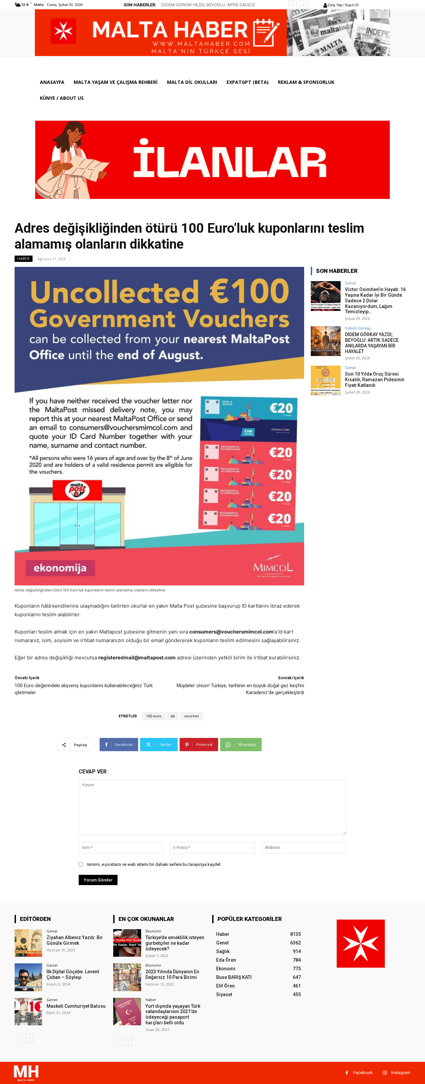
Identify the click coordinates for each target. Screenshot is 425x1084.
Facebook (363, 1072)
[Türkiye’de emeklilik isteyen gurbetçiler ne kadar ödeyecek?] (127, 943)
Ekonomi (153, 931)
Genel (350, 283)
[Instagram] (384, 1073)
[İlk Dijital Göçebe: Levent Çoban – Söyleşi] (28, 977)
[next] (303, 5)
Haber (23, 258)
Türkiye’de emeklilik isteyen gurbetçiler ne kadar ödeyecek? (174, 943)
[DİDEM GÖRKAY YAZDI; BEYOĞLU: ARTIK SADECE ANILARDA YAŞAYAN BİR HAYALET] (326, 341)
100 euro (153, 716)
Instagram (400, 1072)
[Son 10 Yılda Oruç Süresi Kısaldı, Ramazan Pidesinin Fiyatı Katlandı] (326, 380)
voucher (191, 716)
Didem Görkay (358, 328)
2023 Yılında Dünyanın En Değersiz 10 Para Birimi (172, 974)
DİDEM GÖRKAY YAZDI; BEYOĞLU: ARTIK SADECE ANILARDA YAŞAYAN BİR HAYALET (372, 343)
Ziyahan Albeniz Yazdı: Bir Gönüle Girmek (74, 940)
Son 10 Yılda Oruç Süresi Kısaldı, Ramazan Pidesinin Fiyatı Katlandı (374, 379)
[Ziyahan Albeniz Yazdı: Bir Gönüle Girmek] (28, 943)
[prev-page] (19, 1038)
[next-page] (29, 1038)
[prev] (293, 5)
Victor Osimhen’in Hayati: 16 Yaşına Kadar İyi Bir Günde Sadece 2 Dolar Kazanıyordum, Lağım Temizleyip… (375, 300)
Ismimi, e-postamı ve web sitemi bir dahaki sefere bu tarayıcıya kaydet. (154, 864)
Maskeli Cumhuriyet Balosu (76, 1006)
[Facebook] (347, 1073)
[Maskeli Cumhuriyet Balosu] (28, 1011)
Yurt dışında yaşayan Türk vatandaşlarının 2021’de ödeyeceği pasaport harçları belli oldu (172, 1014)
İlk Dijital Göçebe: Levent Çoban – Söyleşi (72, 974)
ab (173, 716)
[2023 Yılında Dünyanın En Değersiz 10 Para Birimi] (127, 977)
